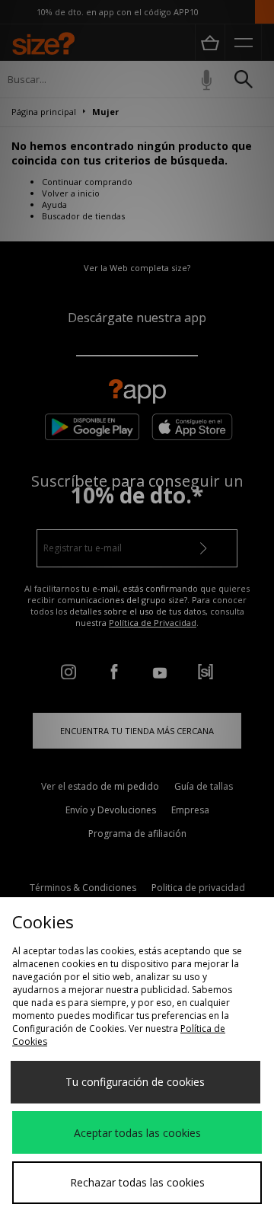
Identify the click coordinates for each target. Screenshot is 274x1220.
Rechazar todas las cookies (137, 1182)
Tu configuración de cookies (135, 1082)
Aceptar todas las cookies (137, 1133)
